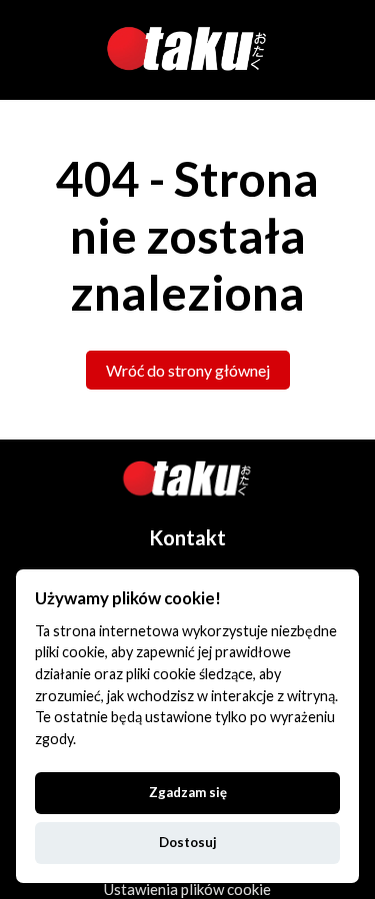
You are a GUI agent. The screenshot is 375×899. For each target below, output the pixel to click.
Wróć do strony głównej (188, 370)
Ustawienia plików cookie (187, 889)
